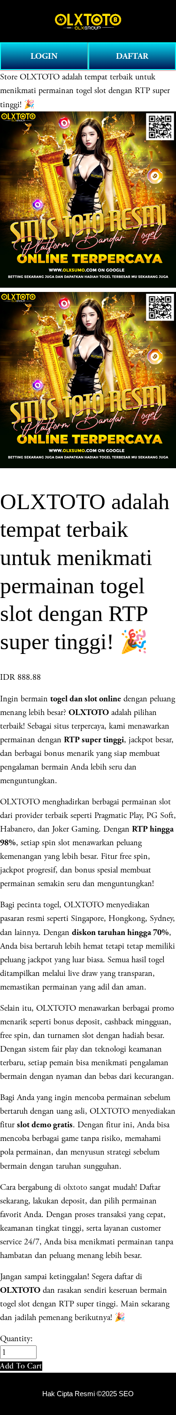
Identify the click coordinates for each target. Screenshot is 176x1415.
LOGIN (44, 56)
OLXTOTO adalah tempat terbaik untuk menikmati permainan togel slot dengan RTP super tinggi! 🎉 (85, 90)
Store (8, 76)
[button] (21, 1365)
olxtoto (75, 1187)
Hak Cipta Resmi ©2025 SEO (88, 1394)
